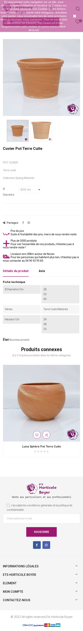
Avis (42, 271)
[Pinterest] (28, 223)
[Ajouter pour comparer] (46, 435)
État (6, 339)
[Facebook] (37, 545)
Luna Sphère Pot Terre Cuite (41, 446)
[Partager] (23, 223)
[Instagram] (46, 545)
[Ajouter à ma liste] (37, 435)
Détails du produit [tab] (16, 271)
